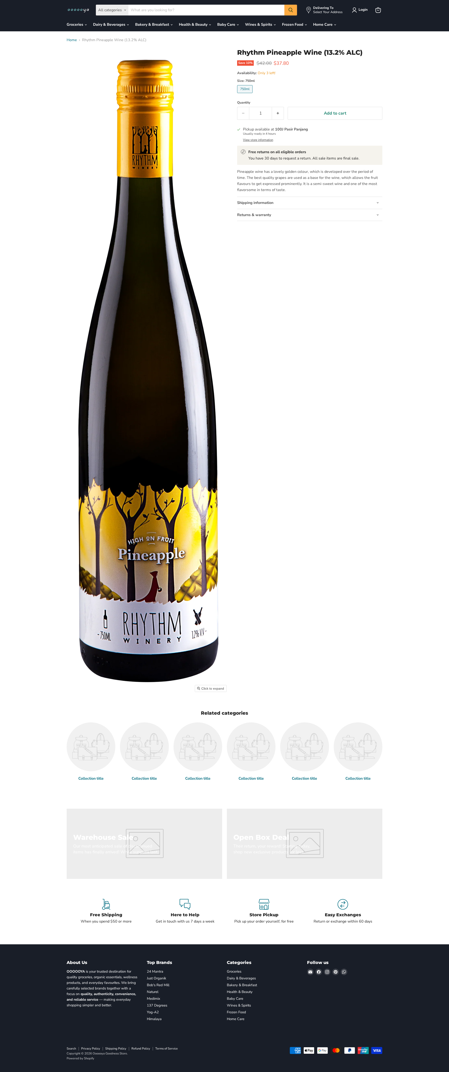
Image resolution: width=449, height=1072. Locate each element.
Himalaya (154, 1019)
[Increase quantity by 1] (278, 113)
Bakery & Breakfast (152, 24)
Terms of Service (166, 1049)
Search (71, 1049)
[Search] (290, 10)
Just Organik (156, 978)
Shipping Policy (115, 1049)
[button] (360, 10)
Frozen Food (293, 24)
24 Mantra (155, 971)
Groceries (75, 24)
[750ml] (245, 94)
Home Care (323, 24)
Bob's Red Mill (158, 985)
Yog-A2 (153, 1012)
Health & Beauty (193, 24)
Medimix (153, 998)
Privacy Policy (90, 1049)
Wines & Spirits (259, 24)
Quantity (243, 103)
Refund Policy (140, 1049)
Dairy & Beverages (109, 24)
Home (72, 40)
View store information (258, 140)
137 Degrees (157, 1005)
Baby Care (226, 24)
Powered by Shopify (80, 1058)
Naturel (152, 991)
